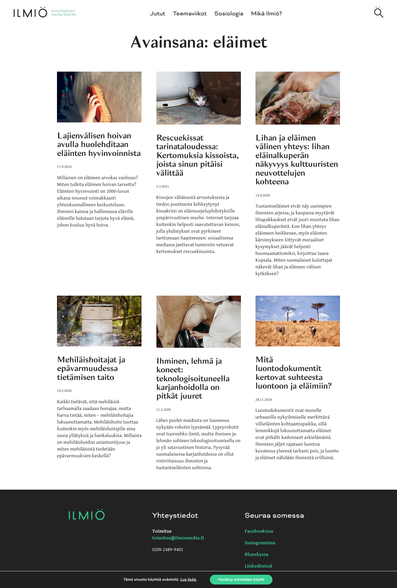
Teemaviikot (190, 14)
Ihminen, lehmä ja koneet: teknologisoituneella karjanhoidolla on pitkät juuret (193, 378)
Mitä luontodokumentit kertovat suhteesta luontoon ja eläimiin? (293, 373)
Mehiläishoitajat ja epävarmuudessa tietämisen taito (91, 368)
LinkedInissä (258, 566)
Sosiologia (229, 14)
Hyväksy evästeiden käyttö (241, 579)
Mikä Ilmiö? (266, 14)
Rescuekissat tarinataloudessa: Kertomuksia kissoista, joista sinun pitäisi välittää (197, 155)
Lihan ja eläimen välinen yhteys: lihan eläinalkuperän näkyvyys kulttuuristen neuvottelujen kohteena (296, 160)
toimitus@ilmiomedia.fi (178, 538)
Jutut (157, 14)
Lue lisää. (188, 579)
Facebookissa (259, 531)
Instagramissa (260, 543)
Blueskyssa (256, 554)
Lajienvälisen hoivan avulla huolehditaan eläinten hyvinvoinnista (98, 144)
